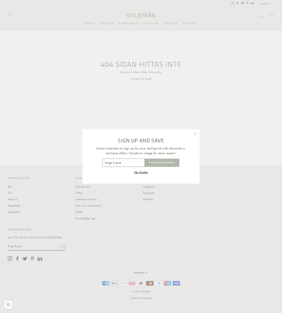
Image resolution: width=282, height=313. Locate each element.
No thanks (141, 172)
